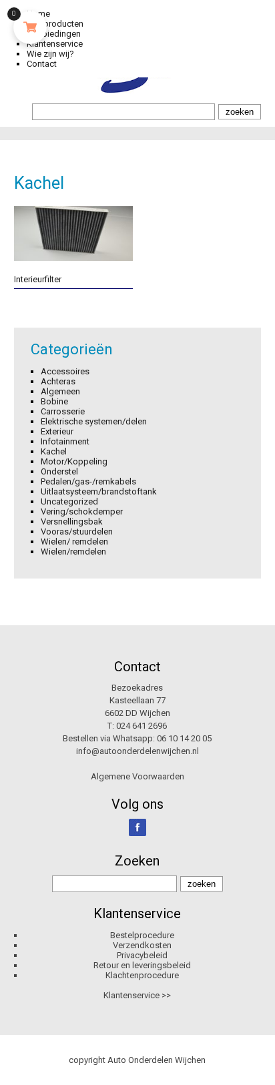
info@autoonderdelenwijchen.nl (137, 751)
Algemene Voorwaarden (137, 776)
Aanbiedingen (54, 34)
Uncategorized (69, 501)
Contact (42, 64)
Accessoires (65, 371)
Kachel (54, 451)
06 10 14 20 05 (184, 738)
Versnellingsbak (72, 521)
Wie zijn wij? (50, 54)
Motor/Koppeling (74, 461)
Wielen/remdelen (73, 552)
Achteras (58, 381)
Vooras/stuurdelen (77, 531)
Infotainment (65, 441)
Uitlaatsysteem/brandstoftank (99, 491)
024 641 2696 (141, 726)
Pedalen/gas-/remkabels (88, 481)
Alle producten (55, 24)
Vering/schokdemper (82, 511)
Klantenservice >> (137, 995)
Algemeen (60, 391)
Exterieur (57, 431)
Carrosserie (63, 411)
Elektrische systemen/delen (94, 421)
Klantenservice (55, 44)
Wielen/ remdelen (74, 541)
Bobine (54, 401)
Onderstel (59, 471)
